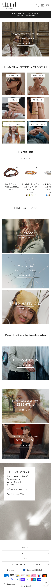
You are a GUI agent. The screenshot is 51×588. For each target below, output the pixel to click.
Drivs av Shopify (25, 586)
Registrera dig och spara (25, 564)
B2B (25, 559)
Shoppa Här (25, 43)
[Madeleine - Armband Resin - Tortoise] (27, 195)
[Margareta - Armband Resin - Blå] (47, 195)
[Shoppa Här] (25, 271)
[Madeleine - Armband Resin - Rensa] (35, 195)
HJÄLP (24, 547)
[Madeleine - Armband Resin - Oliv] (29, 195)
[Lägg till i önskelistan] (16, 166)
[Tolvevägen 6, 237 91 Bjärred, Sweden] (25, 501)
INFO (24, 553)
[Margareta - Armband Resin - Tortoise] (49, 195)
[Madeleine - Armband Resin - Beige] (32, 195)
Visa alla (25, 158)
